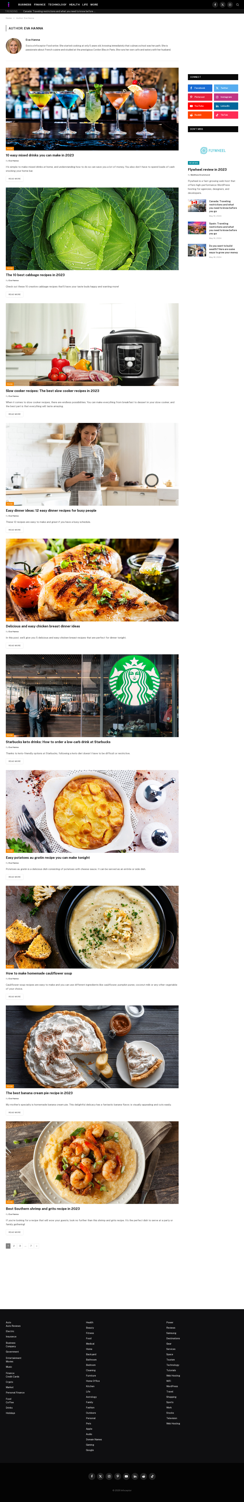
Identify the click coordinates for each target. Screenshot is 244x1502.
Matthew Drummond (200, 175)
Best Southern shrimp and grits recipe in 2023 (43, 1209)
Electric (10, 1331)
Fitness (90, 1333)
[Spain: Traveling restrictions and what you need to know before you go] (197, 228)
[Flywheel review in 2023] (213, 150)
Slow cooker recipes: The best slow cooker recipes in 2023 (52, 391)
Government (12, 1351)
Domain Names (94, 1439)
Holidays (10, 1413)
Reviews (193, 163)
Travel (169, 1391)
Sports (169, 1402)
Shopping (171, 1397)
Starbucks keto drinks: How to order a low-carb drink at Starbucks (58, 742)
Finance (39, 4)
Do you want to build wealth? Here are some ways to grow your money (223, 249)
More (94, 4)
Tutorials (171, 1370)
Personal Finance (15, 1392)
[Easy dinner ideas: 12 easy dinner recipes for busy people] (92, 464)
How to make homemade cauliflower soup (39, 973)
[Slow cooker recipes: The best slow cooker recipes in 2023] (92, 344)
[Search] (237, 4)
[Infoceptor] (8, 4)
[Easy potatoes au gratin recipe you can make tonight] (92, 811)
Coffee (10, 1402)
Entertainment (13, 1358)
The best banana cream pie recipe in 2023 (39, 1093)
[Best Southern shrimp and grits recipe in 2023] (92, 1162)
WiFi (168, 1381)
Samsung (171, 1333)
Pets (88, 1423)
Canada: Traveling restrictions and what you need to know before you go (223, 206)
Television (171, 1418)
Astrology (91, 1397)
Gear (168, 1343)
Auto (8, 1322)
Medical (90, 1343)
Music (9, 1367)
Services (170, 1349)
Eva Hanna (33, 39)
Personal (91, 1418)
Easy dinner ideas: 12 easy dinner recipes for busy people (51, 511)
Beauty (90, 1327)
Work (169, 1407)
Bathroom (91, 1359)
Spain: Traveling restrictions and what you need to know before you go (60, 11)
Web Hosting (173, 1375)
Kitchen (90, 1386)
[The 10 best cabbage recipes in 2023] (92, 229)
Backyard (91, 1354)
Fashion (90, 1407)
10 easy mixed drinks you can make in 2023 (40, 155)
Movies (9, 1361)
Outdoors (91, 1413)
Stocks (170, 1413)
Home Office (93, 1381)
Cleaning (91, 1370)
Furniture (91, 1375)
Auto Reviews (13, 1326)
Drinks (9, 1407)
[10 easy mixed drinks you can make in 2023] (92, 109)
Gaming (90, 1444)
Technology (57, 4)
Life (85, 4)
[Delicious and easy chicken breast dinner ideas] (92, 580)
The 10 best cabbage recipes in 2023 (35, 275)
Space (169, 1354)
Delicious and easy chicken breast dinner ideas (43, 626)
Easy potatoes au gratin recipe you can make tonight (48, 858)
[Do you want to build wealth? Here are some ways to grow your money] (197, 250)
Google (90, 1450)
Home (89, 1349)
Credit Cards (12, 1376)
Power (169, 1322)
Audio (89, 1434)
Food (10, 149)
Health (74, 4)
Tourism (170, 1359)
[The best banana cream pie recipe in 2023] (92, 1046)
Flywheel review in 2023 (207, 170)
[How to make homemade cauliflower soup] (92, 927)
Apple (89, 1429)
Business (24, 4)
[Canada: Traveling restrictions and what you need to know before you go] (197, 205)
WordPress (172, 1386)
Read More (15, 179)
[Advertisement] (213, 46)
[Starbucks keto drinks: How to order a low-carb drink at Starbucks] (92, 695)
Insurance (11, 1336)
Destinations (173, 1338)
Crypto (9, 1382)
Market (10, 1387)
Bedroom (91, 1365)
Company (11, 1346)
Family (89, 1402)
